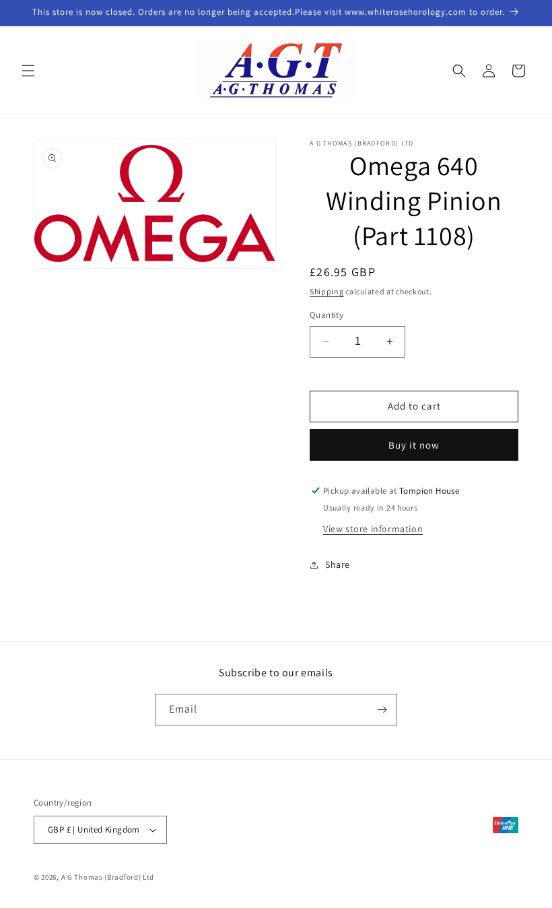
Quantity (326, 315)
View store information (373, 529)
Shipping (327, 291)
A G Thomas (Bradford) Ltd (108, 877)
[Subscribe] (381, 709)
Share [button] (337, 564)
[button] (28, 71)
